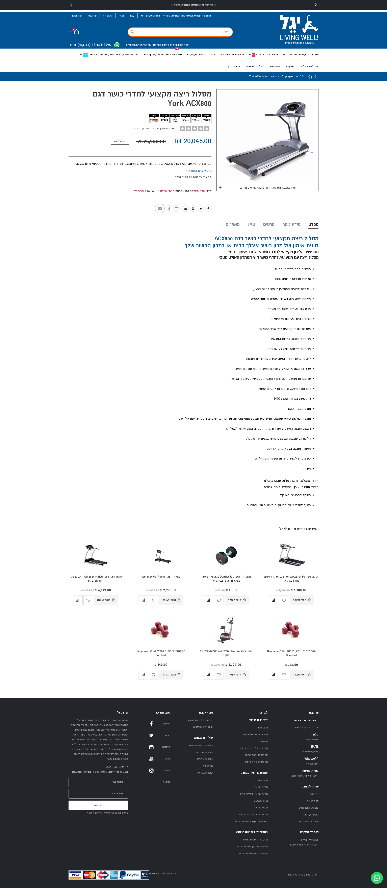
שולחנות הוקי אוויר (203, 752)
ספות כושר (262, 780)
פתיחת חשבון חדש (308, 807)
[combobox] (180, 32)
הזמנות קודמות (311, 814)
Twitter (201, 208)
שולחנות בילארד (204, 772)
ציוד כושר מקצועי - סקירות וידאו (251, 821)
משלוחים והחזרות (134, 45)
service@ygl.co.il (310, 751)
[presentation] (72, 4)
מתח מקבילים (261, 800)
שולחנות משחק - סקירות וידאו (252, 846)
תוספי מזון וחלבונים (203, 727)
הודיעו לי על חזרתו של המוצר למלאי (193, 177)
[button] (220, 187)
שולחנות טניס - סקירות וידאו (253, 853)
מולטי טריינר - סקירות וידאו (254, 794)
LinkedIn (193, 208)
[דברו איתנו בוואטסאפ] (377, 878)
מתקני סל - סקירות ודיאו (255, 839)
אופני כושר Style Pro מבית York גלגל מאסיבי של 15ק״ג (226, 653)
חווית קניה (172, 45)
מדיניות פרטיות (169, 873)
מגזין (121, 15)
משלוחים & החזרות (308, 821)
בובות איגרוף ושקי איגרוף (200, 720)
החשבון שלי (312, 801)
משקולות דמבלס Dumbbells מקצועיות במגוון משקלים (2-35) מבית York (226, 578)
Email (185, 208)
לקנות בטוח (161, 45)
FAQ (132, 15)
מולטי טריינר (261, 787)
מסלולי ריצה (262, 741)
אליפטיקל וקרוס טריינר (256, 755)
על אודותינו (183, 45)
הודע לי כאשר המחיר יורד (198, 170)
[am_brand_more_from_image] (291, 557)
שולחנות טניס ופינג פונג (201, 745)
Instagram (151, 770)
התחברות (107, 15)
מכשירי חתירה (261, 807)
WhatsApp (151, 782)
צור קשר (92, 15)
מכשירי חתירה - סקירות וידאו (253, 814)
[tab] (313, 225)
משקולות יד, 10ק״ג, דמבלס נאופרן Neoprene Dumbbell (161, 653)
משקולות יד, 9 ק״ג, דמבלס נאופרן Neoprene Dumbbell (291, 653)
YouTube (151, 758)
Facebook (208, 208)
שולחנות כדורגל (205, 759)
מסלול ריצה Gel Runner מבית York (161, 576)
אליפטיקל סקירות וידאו (256, 762)
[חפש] (132, 32)
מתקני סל (208, 766)
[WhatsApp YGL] (117, 45)
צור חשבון (77, 15)
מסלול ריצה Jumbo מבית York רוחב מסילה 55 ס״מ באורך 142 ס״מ (291, 578)
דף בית (310, 76)
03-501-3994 (312, 763)
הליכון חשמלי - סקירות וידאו (253, 748)
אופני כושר (262, 727)
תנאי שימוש (154, 873)
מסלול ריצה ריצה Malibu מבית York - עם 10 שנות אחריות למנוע (95, 578)
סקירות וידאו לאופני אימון (255, 734)
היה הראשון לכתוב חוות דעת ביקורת (152, 128)
